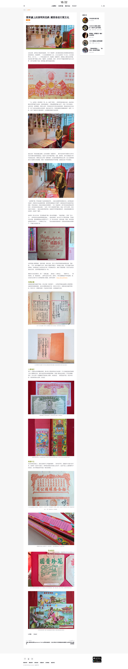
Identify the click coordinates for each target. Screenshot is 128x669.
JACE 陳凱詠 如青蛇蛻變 (95, 41)
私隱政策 (42, 662)
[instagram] (32, 658)
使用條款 (47, 662)
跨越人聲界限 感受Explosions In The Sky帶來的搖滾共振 (38, 643)
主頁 (24, 10)
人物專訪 (53, 6)
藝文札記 (67, 6)
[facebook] (24, 658)
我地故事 (35, 634)
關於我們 (25, 662)
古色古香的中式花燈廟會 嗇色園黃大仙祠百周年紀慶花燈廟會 (62, 643)
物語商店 (53, 662)
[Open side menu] (24, 6)
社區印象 (60, 6)
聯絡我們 (31, 662)
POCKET (74, 6)
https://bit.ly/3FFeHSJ (62, 277)
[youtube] (28, 658)
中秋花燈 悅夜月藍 (94, 18)
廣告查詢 (36, 662)
